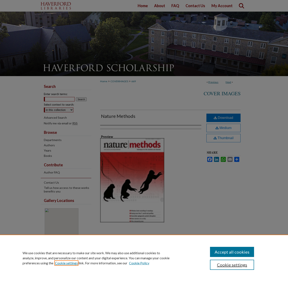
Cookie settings (66, 263)
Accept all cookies (232, 251)
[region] (144, 258)
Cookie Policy (139, 263)
